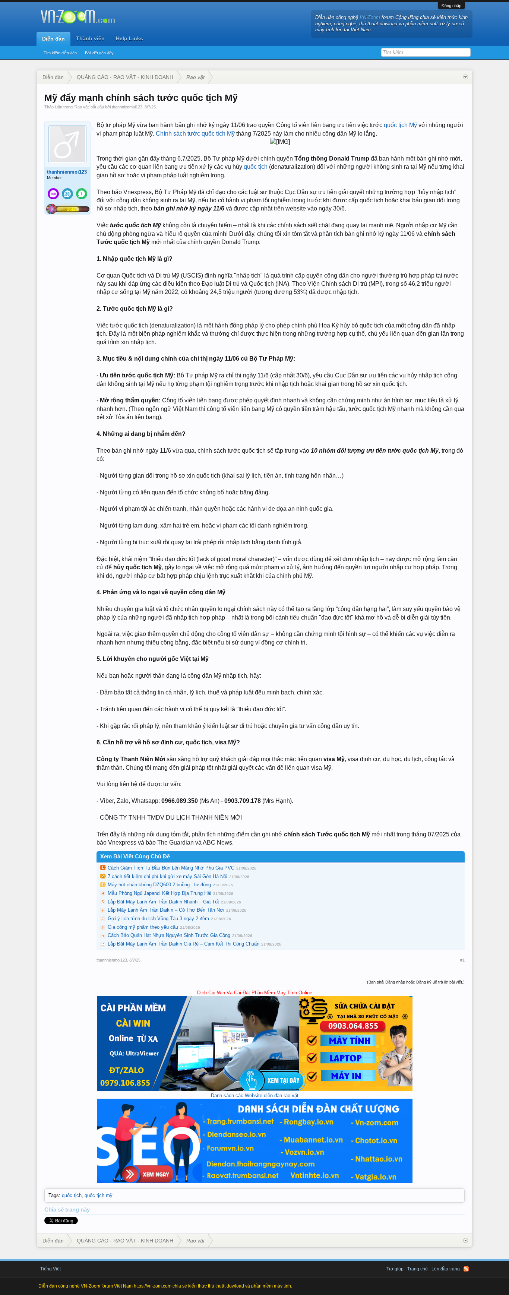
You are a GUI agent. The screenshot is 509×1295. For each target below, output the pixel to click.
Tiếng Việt (50, 1269)
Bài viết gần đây (99, 53)
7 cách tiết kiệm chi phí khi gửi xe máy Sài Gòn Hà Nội (167, 876)
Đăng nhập (451, 5)
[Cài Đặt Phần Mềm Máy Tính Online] (254, 1089)
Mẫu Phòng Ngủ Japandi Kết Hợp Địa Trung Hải (159, 893)
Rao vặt (82, 107)
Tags (53, 1195)
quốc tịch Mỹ (400, 125)
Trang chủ (417, 1269)
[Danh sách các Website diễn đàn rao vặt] (254, 1181)
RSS (466, 1269)
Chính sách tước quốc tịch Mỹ (195, 133)
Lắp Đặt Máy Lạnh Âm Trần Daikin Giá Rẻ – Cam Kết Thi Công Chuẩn (183, 944)
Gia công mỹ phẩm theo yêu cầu (143, 927)
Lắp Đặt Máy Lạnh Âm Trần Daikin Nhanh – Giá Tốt (163, 902)
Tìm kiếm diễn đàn (60, 53)
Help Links (129, 38)
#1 (462, 960)
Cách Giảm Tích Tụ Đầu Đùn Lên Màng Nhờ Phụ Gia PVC (171, 868)
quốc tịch (256, 167)
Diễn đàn (53, 39)
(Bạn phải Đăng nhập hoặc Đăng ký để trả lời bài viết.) (416, 982)
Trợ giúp (395, 1269)
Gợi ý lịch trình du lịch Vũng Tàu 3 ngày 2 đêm (158, 918)
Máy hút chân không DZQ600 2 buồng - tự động (159, 884)
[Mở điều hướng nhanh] (465, 77)
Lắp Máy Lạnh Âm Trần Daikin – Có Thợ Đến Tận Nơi (166, 910)
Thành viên (90, 38)
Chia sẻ (54, 1210)
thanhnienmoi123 (127, 107)
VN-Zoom (370, 17)
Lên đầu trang (445, 1269)
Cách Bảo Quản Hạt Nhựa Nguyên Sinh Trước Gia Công (169, 935)
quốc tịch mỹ (99, 1195)
